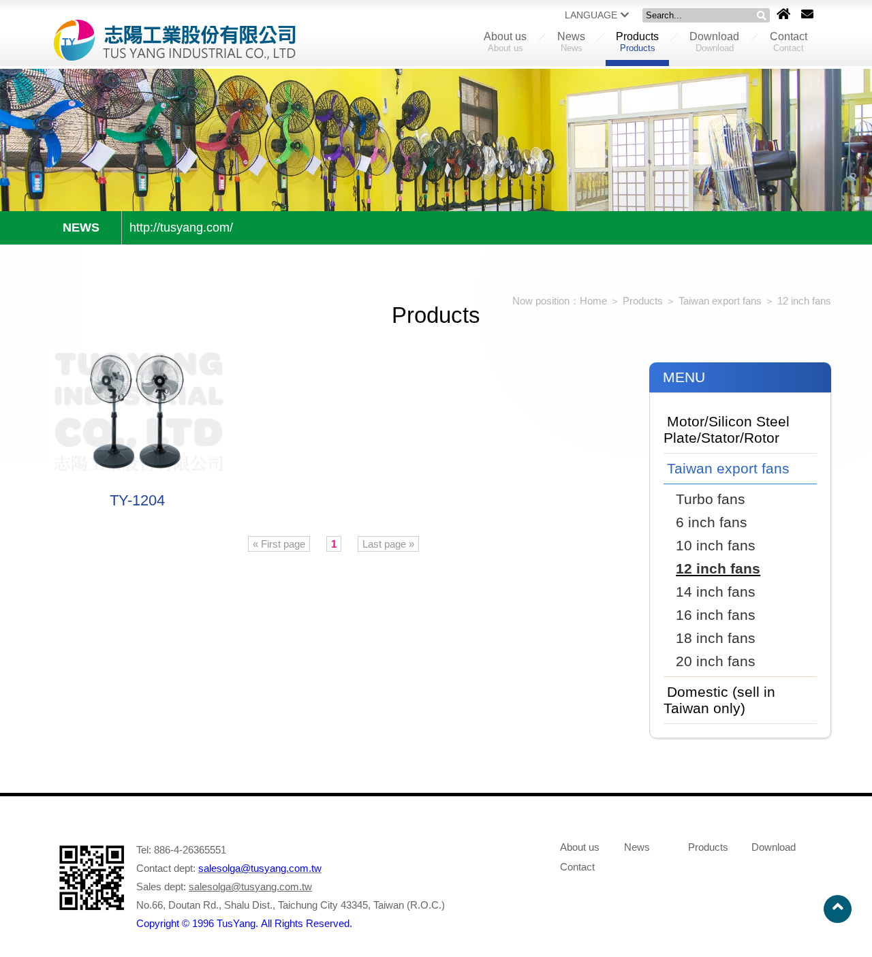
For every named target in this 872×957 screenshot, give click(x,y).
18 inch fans (716, 638)
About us (505, 42)
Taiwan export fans (721, 301)
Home (593, 301)
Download (714, 42)
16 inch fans (716, 615)
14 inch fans (716, 591)
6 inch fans (711, 522)
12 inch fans (804, 301)
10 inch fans (716, 545)
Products (637, 42)
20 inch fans (716, 661)
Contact (788, 42)
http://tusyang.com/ (181, 227)
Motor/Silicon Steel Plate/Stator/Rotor (727, 429)
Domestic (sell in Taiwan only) (719, 700)
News (571, 42)
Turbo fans (710, 499)
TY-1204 (137, 500)
